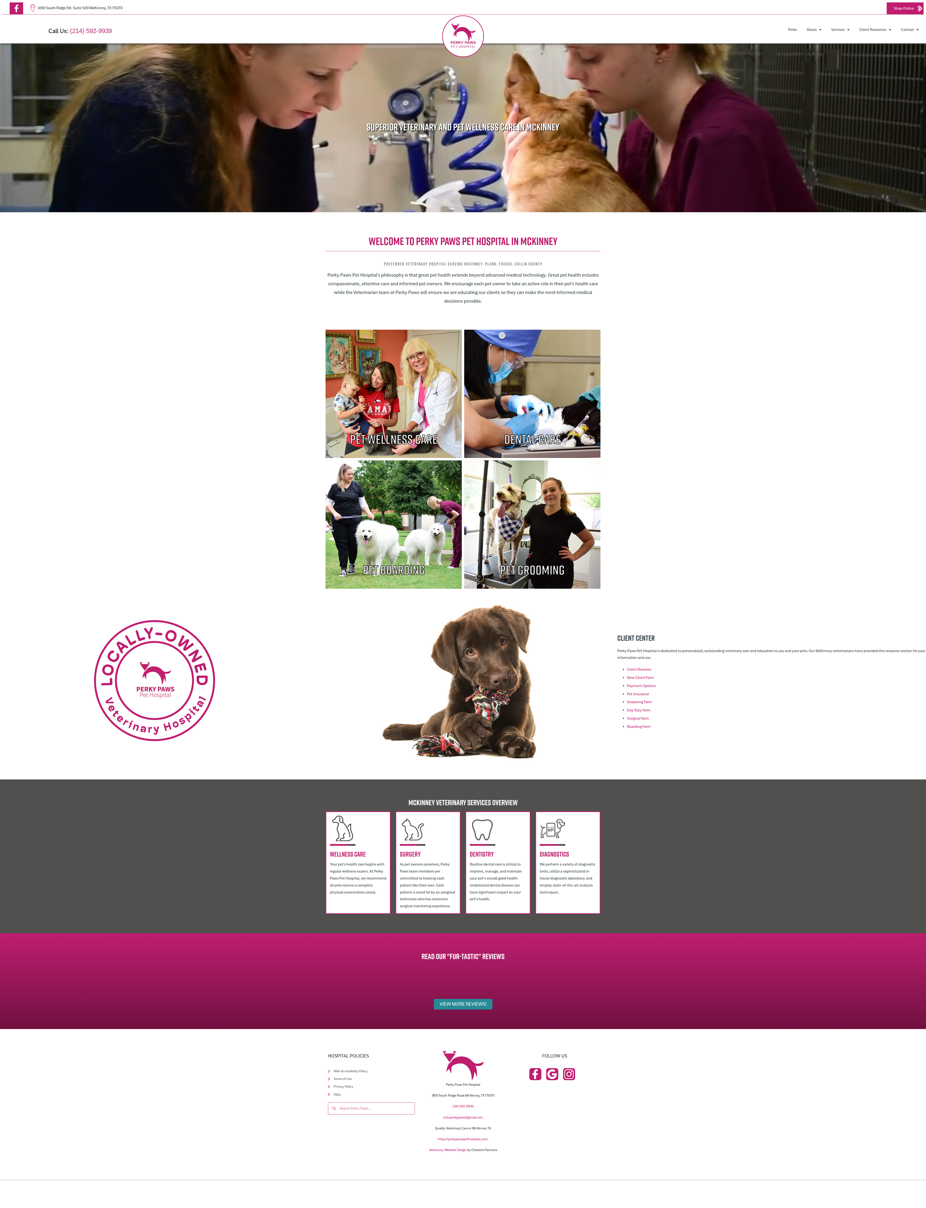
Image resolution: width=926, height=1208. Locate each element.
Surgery (410, 854)
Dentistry (482, 854)
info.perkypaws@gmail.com (463, 1117)
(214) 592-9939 (91, 30)
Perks (792, 29)
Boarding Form (639, 726)
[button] (16, 8)
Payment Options (641, 685)
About (812, 29)
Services (838, 29)
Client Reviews (639, 669)
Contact (907, 29)
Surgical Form (638, 718)
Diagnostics (554, 854)
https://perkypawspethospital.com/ (463, 1139)
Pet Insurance (638, 694)
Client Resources (872, 29)
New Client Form (640, 677)
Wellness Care (348, 854)
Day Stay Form (639, 710)
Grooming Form (639, 702)
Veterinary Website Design (447, 1150)
